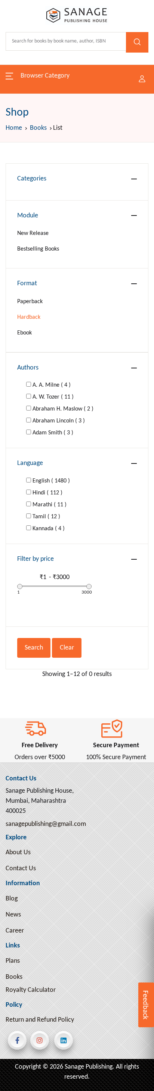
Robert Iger (119, 74)
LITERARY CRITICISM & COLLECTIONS (42, 768)
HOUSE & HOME (33, 619)
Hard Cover (116, 45)
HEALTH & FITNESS (36, 578)
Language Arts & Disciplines (48, 209)
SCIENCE (23, 1060)
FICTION (22, 455)
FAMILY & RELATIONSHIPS (46, 394)
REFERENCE (27, 1040)
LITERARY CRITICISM (39, 742)
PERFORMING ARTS (37, 876)
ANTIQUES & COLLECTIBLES (49, 66)
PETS (17, 896)
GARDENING (28, 537)
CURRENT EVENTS (36, 312)
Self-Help (23, 435)
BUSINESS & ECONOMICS (45, 189)
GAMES (21, 496)
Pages (19, 45)
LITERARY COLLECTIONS (44, 722)
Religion (22, 127)
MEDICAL (24, 814)
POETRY (22, 958)
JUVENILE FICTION (36, 681)
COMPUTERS (28, 271)
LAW (17, 701)
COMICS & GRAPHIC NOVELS (50, 230)
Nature (20, 558)
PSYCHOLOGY (29, 999)
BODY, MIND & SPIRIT (40, 855)
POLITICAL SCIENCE (38, 978)
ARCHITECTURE (32, 86)
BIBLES (20, 148)
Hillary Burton (116, 158)
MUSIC (20, 835)
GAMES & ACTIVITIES (39, 517)
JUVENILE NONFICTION (43, 660)
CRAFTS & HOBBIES (37, 291)
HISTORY (23, 599)
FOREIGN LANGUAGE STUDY (50, 476)
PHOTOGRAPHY (32, 937)
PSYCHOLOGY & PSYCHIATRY (49, 1019)
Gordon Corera (114, 231)
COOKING (24, 250)
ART (16, 107)
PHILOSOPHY (28, 917)
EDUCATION (27, 373)
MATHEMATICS (31, 794)
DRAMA (21, 353)
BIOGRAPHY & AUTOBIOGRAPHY (55, 168)
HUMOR (22, 640)
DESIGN (21, 332)
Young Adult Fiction (37, 414)
